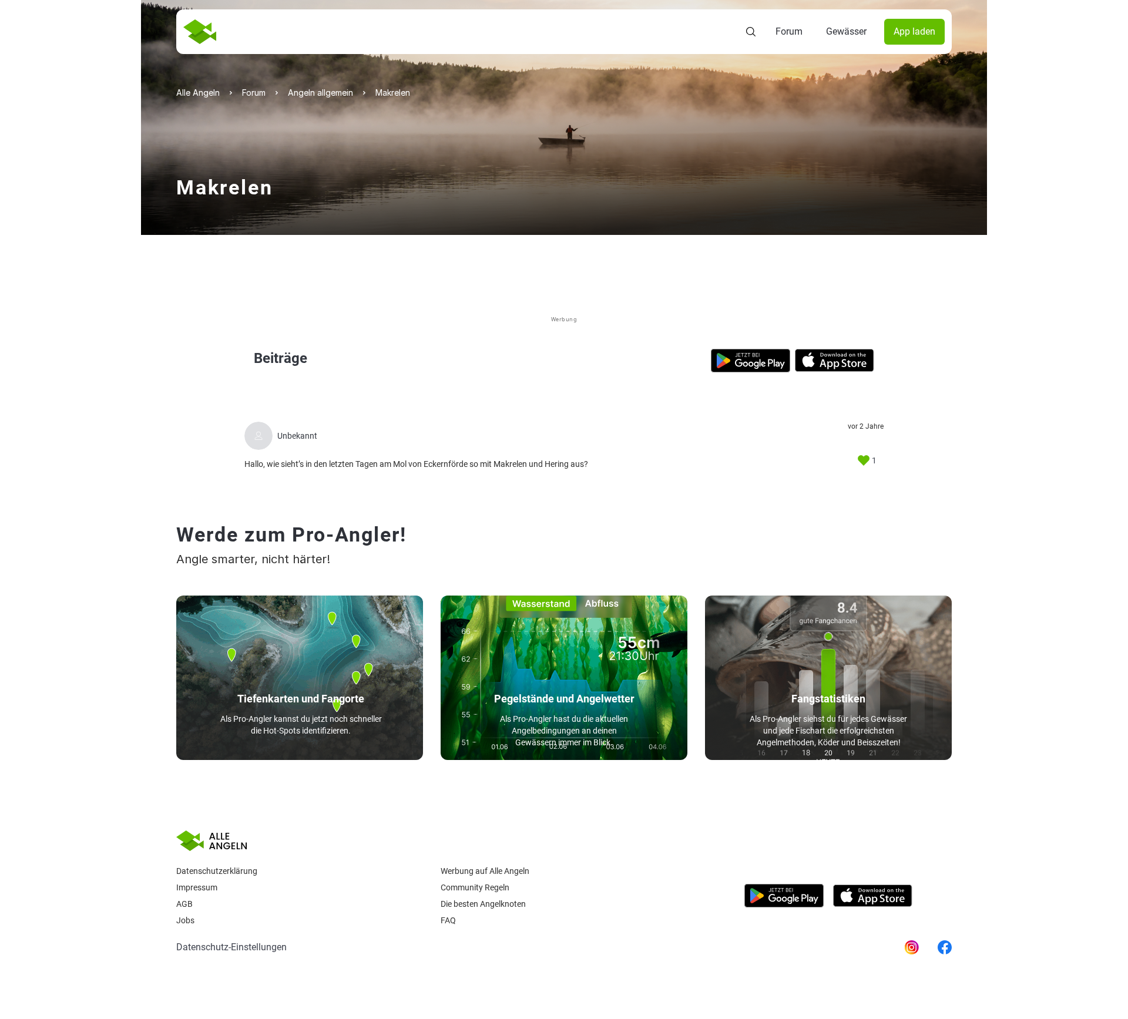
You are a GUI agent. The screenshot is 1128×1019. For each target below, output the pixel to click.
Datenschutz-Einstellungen (231, 947)
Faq (448, 920)
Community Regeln (475, 887)
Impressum (196, 887)
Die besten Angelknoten (483, 904)
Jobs (185, 920)
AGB (184, 904)
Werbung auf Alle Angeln (485, 871)
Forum (789, 31)
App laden (914, 31)
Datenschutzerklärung (216, 871)
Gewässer (846, 31)
